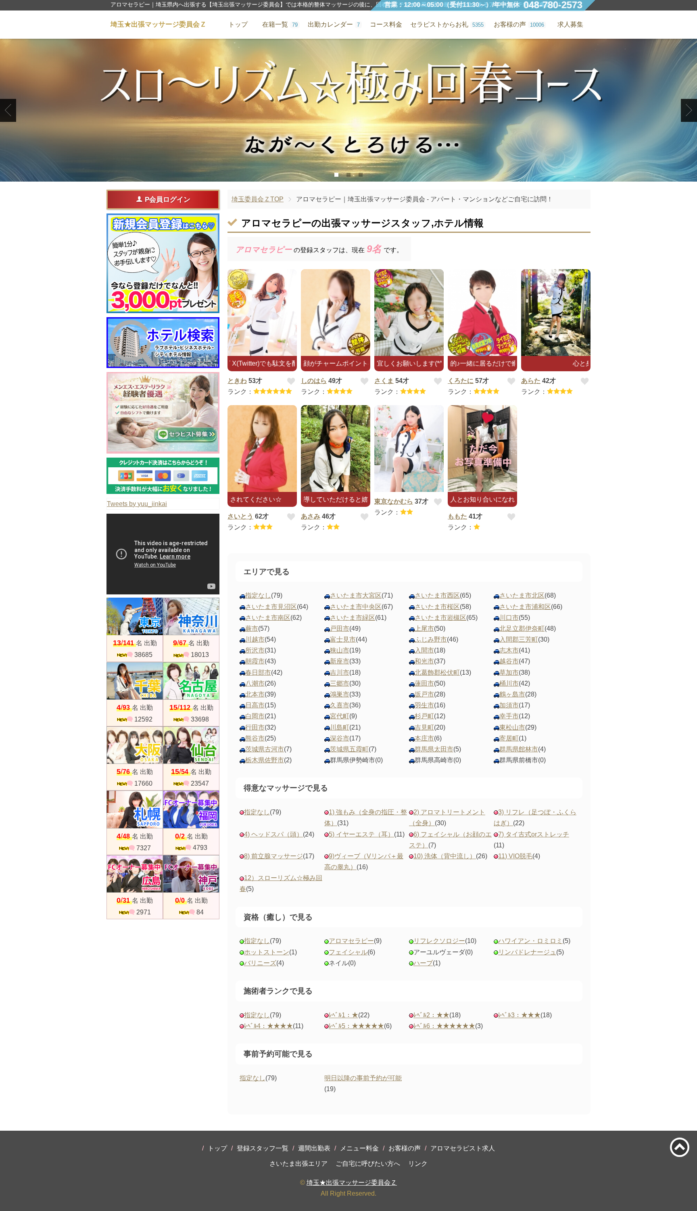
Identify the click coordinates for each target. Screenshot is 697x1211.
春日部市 (258, 672)
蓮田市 (424, 683)
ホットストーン (266, 952)
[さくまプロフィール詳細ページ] (409, 312)
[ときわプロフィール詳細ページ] (262, 312)
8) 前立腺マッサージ (273, 856)
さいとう (240, 516)
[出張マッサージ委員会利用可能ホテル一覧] (162, 342)
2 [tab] (348, 175)
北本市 (255, 694)
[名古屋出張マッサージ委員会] (191, 681)
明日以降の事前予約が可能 (363, 1078)
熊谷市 (255, 738)
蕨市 (251, 628)
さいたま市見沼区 (271, 606)
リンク (418, 1163)
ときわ (237, 380)
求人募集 (570, 24)
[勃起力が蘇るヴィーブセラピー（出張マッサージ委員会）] (348, 110)
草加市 (509, 672)
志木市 (509, 650)
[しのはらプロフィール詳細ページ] (335, 312)
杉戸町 (424, 716)
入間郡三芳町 (518, 639)
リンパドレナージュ (527, 952)
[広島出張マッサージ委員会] (134, 874)
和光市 (424, 661)
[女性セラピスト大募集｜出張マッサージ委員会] (162, 413)
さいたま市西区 (437, 595)
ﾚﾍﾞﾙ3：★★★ (519, 1015)
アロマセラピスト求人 (462, 1148)
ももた (457, 516)
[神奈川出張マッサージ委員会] (191, 616)
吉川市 (339, 672)
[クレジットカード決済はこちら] (162, 476)
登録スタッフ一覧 (262, 1148)
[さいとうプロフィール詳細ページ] (262, 448)
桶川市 (509, 683)
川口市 (509, 617)
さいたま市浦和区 (525, 606)
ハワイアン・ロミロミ (530, 940)
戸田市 (339, 628)
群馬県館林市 (518, 749)
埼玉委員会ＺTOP (258, 199)
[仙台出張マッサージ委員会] (191, 745)
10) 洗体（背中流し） (444, 856)
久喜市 (339, 705)
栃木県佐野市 (264, 760)
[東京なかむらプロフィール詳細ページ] (409, 448)
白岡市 (255, 716)
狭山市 (339, 650)
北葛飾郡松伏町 (437, 672)
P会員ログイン (167, 199)
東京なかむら (393, 501)
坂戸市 (424, 694)
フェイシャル (348, 952)
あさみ (310, 516)
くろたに (461, 380)
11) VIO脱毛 (515, 856)
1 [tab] (336, 175)
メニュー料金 (359, 1148)
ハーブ (423, 963)
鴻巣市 (339, 694)
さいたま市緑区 (352, 617)
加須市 (509, 705)
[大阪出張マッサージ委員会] (134, 745)
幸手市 (509, 716)
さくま (384, 380)
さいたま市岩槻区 (440, 617)
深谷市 (339, 738)
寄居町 (509, 738)
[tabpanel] (348, 110)
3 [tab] (360, 175)
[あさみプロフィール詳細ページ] (335, 448)
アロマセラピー (351, 940)
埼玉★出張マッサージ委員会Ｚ (352, 1182)
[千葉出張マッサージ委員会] (134, 681)
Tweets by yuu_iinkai (137, 503)
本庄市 (424, 738)
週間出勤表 (314, 1148)
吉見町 (424, 727)
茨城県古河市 (264, 749)
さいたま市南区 (267, 617)
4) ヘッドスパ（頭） (273, 834)
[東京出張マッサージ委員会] (134, 616)
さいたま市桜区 (437, 606)
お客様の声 (404, 1148)
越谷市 (509, 661)
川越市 (255, 639)
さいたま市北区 (522, 595)
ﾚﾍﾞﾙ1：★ (343, 1015)
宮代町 (339, 716)
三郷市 (339, 683)
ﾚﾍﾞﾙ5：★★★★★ (356, 1026)
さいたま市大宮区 (356, 595)
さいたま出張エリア (298, 1163)
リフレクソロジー (439, 940)
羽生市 (424, 705)
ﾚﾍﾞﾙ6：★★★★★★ (444, 1026)
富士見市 (343, 639)
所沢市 (255, 650)
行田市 (255, 727)
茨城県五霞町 (349, 749)
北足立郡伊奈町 (522, 628)
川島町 (339, 727)
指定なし (258, 595)
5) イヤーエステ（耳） (361, 834)
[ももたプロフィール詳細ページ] (482, 448)
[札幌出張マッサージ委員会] (134, 809)
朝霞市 (255, 661)
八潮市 (255, 683)
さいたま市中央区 (356, 606)
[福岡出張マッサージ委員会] (191, 809)
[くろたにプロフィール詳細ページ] (482, 312)
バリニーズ (260, 963)
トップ (217, 1148)
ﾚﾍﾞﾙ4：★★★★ (268, 1026)
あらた (530, 380)
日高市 (255, 705)
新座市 (339, 661)
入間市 (424, 650)
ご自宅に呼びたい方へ (368, 1163)
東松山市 (512, 727)
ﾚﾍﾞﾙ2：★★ (431, 1015)
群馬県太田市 (434, 749)
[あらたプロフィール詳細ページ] (556, 312)
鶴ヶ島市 (512, 694)
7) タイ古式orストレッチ (533, 834)
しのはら (314, 380)
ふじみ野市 (431, 639)
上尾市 (424, 628)
